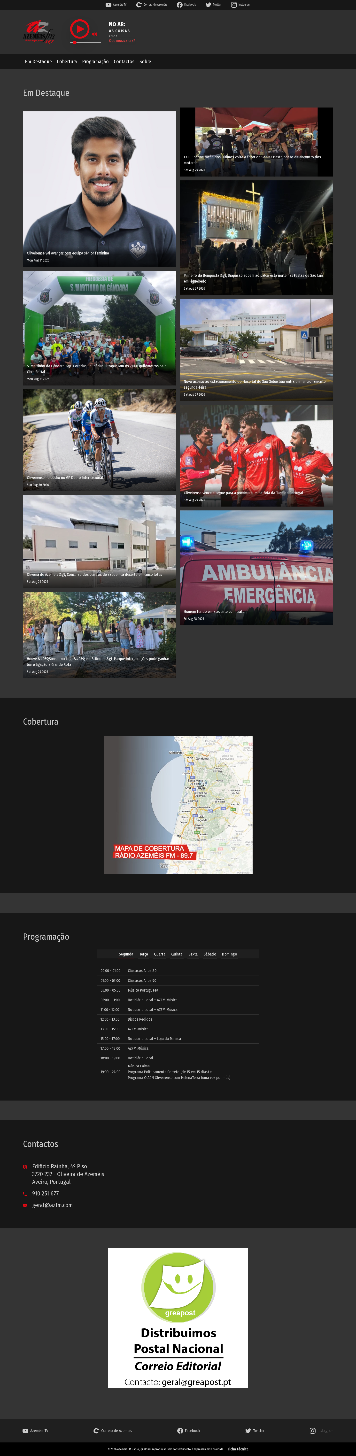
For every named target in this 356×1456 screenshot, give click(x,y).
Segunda (126, 954)
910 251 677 (45, 1193)
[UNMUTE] (94, 34)
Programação (95, 61)
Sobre (145, 61)
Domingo (229, 954)
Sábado (210, 954)
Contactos (124, 61)
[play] (80, 29)
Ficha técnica (238, 1449)
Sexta (193, 954)
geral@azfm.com (52, 1205)
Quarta (159, 954)
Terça (143, 954)
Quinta (176, 954)
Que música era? (122, 40)
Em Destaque (38, 61)
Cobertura (67, 61)
